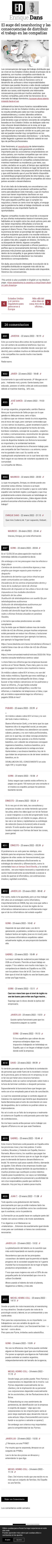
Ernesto (9, 800)
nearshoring (23, 146)
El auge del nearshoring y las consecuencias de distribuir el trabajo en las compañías (26, 28)
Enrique (26, 17)
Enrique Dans (12, 515)
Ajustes (19, 1540)
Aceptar (7, 1540)
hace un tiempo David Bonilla (24, 866)
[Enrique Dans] (26, 7)
